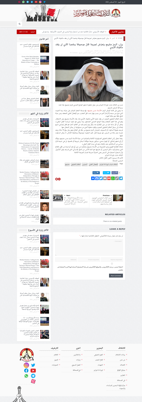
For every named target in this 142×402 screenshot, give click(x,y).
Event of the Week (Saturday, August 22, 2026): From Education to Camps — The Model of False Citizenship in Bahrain (30, 60)
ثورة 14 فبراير (98, 370)
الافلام (56, 354)
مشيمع (80, 53)
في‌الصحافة (76, 370)
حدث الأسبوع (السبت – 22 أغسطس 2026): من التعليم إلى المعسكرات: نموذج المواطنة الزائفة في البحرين (29, 320)
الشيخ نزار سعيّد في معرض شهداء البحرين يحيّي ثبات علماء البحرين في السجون (29, 120)
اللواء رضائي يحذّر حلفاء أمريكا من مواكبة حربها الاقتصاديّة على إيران (29, 88)
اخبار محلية (106, 51)
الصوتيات (55, 365)
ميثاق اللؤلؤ (121, 370)
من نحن (122, 359)
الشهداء (100, 365)
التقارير (122, 375)
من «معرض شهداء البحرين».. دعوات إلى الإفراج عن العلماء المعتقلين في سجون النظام (30, 192)
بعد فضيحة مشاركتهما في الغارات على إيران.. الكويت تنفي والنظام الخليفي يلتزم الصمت (29, 205)
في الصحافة (121, 380)
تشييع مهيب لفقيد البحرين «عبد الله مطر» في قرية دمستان (29, 45)
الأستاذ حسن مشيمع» (94, 110)
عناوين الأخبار (89, 51)
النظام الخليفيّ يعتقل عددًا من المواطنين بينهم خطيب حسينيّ (29, 99)
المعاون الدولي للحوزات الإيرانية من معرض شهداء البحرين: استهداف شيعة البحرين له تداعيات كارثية (29, 333)
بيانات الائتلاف (98, 51)
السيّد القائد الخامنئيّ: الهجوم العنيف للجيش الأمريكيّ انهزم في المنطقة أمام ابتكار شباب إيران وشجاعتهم (102, 201)
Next (68, 195)
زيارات (78, 359)
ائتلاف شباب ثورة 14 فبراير (112, 53)
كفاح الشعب (99, 359)
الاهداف (122, 365)
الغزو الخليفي (98, 354)
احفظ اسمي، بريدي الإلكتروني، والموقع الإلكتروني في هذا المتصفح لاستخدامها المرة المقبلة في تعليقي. (90, 268)
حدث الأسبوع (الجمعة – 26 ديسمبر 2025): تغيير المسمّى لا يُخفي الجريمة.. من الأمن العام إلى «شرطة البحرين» (75, 201)
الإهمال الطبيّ (100, 53)
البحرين (94, 53)
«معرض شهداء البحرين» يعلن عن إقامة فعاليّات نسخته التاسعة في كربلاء (29, 217)
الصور (56, 359)
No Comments (74, 53)
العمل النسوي (76, 365)
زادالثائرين (77, 354)
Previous (106, 195)
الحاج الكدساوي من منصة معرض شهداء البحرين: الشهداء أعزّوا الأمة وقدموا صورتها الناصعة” (29, 307)
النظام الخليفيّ (87, 53)
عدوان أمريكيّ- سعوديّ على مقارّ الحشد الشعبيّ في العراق (29, 161)
